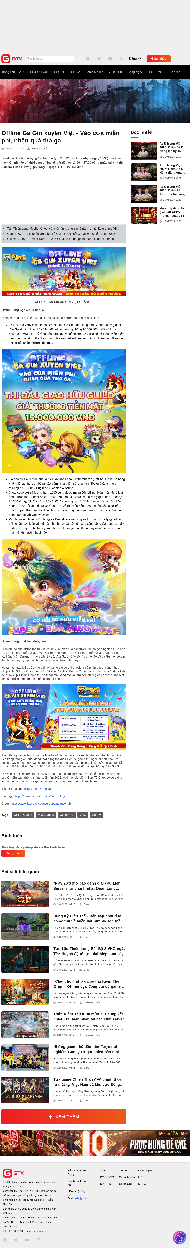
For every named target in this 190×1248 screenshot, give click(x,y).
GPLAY (76, 72)
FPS (150, 72)
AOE (22, 72)
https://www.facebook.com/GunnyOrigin (41, 796)
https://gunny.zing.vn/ (38, 788)
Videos (175, 72)
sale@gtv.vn (81, 1198)
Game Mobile (94, 72)
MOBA (162, 72)
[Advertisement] (95, 26)
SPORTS (60, 72)
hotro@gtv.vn (39, 1231)
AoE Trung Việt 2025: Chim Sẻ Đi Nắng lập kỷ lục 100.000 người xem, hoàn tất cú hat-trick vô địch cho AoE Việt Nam (174, 147)
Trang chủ (8, 72)
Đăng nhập (158, 58)
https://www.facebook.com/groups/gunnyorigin (41, 803)
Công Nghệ (135, 72)
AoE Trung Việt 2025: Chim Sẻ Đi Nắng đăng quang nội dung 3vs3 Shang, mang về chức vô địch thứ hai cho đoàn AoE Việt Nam (172, 169)
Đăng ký (135, 58)
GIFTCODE (115, 72)
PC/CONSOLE (40, 72)
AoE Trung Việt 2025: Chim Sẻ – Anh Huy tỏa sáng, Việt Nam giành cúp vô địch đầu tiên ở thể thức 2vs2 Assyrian (174, 190)
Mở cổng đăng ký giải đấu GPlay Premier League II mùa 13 (172, 212)
